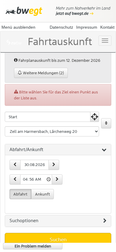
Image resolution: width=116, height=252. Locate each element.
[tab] (58, 150)
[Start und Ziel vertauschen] (106, 123)
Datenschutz (61, 27)
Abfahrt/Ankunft (26, 149)
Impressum (86, 27)
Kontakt (107, 27)
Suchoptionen (24, 220)
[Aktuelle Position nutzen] (94, 117)
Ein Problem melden (33, 246)
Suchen (58, 239)
